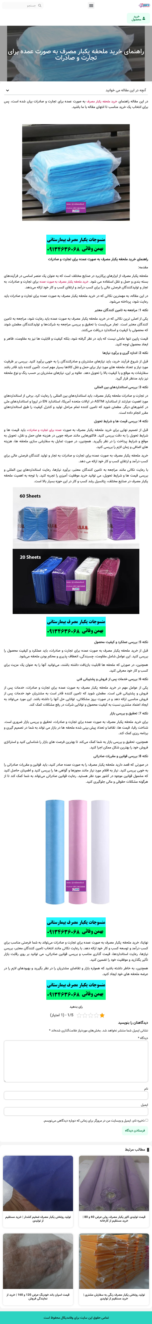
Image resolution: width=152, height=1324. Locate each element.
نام (146, 1088)
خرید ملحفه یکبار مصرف (102, 101)
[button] (91, 5)
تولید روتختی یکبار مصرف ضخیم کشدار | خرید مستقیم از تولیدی (38, 1219)
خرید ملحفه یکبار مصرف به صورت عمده (64, 281)
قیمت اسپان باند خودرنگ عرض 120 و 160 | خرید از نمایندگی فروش (38, 1297)
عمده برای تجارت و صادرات (44, 430)
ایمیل (144, 1105)
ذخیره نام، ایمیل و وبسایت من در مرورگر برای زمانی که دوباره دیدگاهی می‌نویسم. (94, 1120)
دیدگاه (143, 1038)
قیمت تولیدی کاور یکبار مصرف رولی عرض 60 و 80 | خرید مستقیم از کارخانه (114, 1219)
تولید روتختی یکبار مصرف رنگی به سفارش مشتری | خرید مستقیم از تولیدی (114, 1297)
